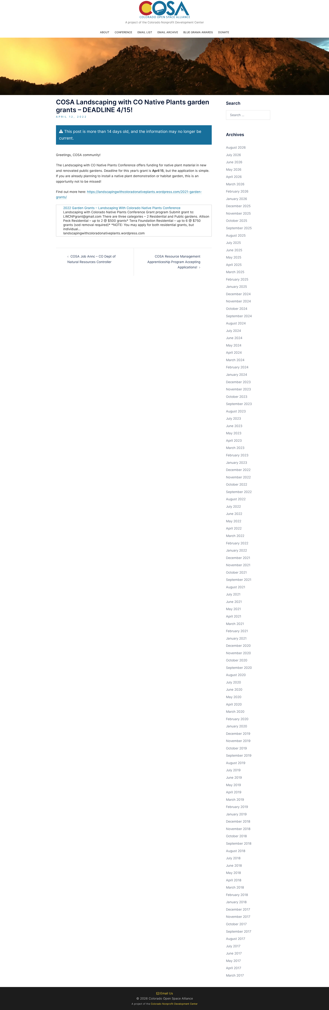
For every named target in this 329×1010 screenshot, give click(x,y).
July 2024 (233, 331)
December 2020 (238, 646)
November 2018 (238, 829)
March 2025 (235, 272)
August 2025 (236, 235)
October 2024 (236, 309)
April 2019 (233, 792)
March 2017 (235, 975)
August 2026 (236, 147)
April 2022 (234, 528)
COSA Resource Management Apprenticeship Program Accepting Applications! (173, 261)
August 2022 (236, 499)
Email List (144, 32)
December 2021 (238, 558)
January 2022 (236, 550)
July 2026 (233, 155)
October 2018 (236, 836)
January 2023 (236, 463)
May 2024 (233, 345)
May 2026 (233, 169)
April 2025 (234, 265)
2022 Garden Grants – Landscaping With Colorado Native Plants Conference (121, 208)
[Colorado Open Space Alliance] (164, 11)
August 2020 (236, 675)
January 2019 (236, 814)
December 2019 (238, 734)
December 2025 (238, 206)
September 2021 (238, 580)
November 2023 (238, 389)
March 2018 (235, 887)
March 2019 (235, 799)
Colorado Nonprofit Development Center (174, 1003)
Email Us (166, 993)
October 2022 (236, 484)
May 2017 (233, 961)
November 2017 (238, 917)
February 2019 (237, 807)
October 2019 (236, 748)
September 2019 (239, 755)
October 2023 (236, 397)
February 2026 (237, 191)
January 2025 (236, 287)
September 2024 (239, 316)
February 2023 (237, 455)
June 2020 (234, 689)
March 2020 (235, 712)
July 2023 (233, 418)
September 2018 (238, 843)
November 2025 (238, 213)
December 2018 (238, 821)
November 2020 (238, 653)
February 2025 (237, 279)
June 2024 (234, 338)
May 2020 (233, 697)
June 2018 (234, 865)
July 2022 (233, 506)
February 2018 (237, 895)
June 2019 (234, 777)
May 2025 (233, 257)
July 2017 (233, 946)
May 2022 (233, 521)
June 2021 (234, 602)
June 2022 (234, 514)
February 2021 (237, 631)
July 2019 (233, 770)
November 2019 (238, 741)
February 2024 (237, 367)
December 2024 (238, 294)
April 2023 (234, 440)
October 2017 (236, 924)
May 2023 (233, 433)
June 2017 (234, 953)
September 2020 (239, 668)
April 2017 (233, 968)
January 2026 (236, 199)
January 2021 (236, 638)
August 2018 (235, 851)
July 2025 (233, 243)
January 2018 (236, 902)
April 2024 (234, 352)
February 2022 (237, 543)
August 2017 (235, 939)
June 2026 (234, 162)
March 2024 (235, 360)
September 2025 (239, 228)
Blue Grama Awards (198, 32)
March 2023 (235, 448)
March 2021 (235, 624)
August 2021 (235, 587)
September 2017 (238, 931)
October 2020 (236, 660)
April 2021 (233, 616)
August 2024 (236, 323)
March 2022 (235, 536)
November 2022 (238, 477)
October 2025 (236, 221)
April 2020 (234, 704)
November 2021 (238, 565)
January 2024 (236, 375)
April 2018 (233, 880)
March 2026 (235, 184)
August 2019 (235, 763)
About (104, 32)
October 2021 (236, 572)
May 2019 (233, 785)
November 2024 (238, 301)
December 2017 (238, 909)
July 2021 (233, 594)
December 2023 (238, 382)
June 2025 (234, 250)
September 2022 (239, 492)
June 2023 (234, 426)
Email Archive (167, 32)
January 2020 (236, 726)
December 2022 (238, 470)
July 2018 (233, 858)
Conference (123, 32)
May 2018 (233, 873)
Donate (223, 32)
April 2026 (234, 177)
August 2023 (236, 411)
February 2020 (237, 719)
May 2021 (233, 609)
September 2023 (239, 404)
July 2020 (233, 682)
